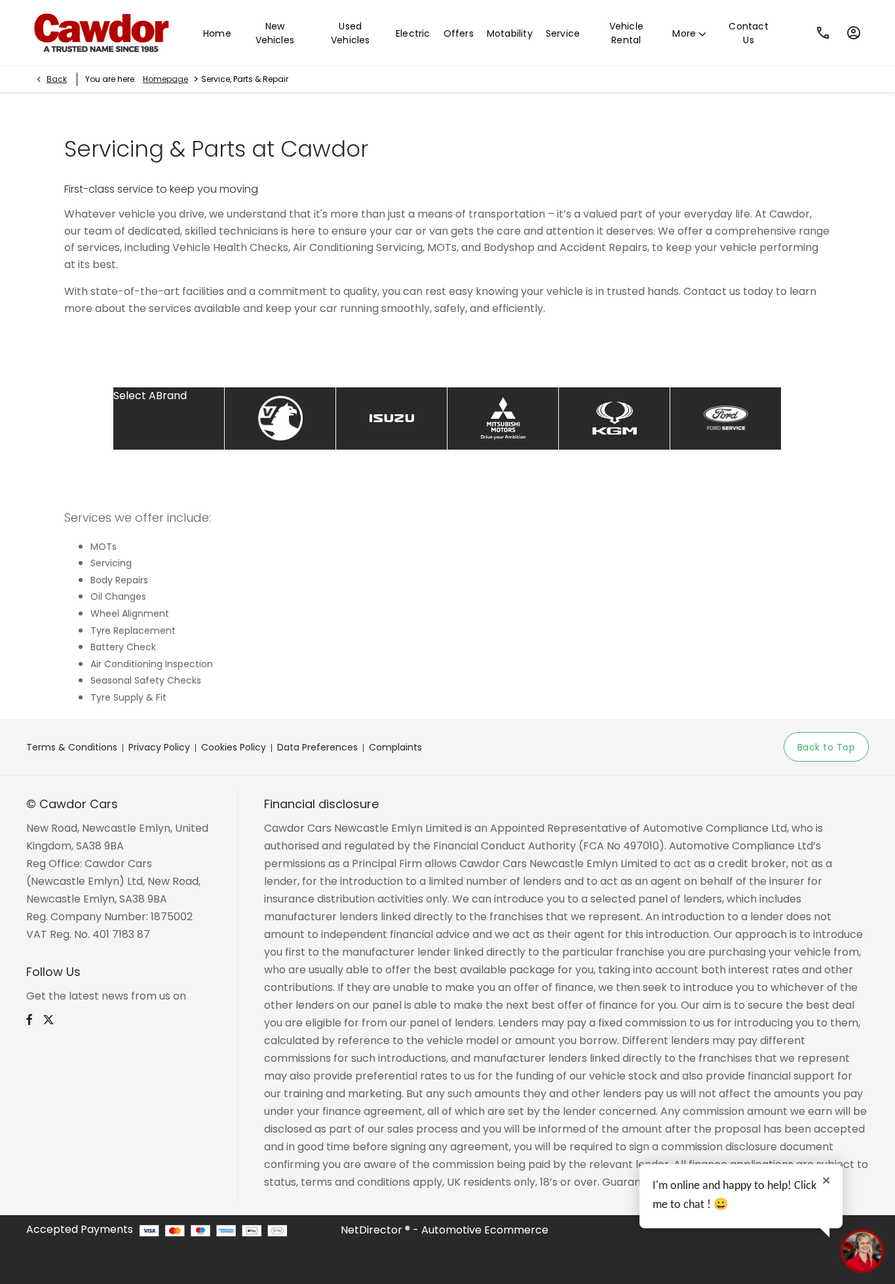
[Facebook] (29, 1019)
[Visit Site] (614, 418)
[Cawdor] (98, 32)
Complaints (395, 747)
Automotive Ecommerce (484, 1229)
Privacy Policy (159, 747)
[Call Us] (823, 33)
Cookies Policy (233, 747)
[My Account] (854, 33)
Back (57, 79)
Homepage (165, 79)
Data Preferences (317, 747)
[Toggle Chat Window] (862, 1251)
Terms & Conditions (71, 747)
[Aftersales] (280, 418)
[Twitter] (48, 1019)
